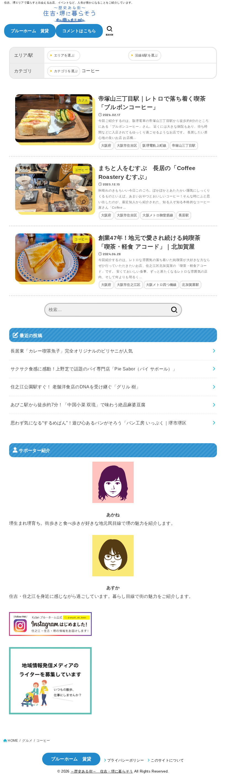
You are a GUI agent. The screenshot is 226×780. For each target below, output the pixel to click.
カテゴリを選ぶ (66, 71)
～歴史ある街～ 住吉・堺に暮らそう (102, 771)
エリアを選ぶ (64, 55)
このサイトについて (167, 760)
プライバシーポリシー (125, 760)
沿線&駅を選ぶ (146, 55)
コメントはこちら (79, 30)
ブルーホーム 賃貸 (30, 30)
